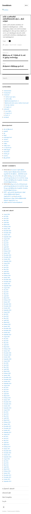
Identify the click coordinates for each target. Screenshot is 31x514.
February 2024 (7, 275)
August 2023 (7, 287)
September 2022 (7, 310)
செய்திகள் (20, 44)
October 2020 (7, 357)
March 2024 (6, 273)
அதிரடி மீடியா (7, 145)
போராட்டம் (7, 115)
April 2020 (6, 369)
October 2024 (7, 259)
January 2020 (7, 375)
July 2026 (6, 216)
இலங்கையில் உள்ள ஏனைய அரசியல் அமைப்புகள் (17, 103)
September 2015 (7, 481)
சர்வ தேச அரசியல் (9, 105)
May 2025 (6, 245)
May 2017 (6, 440)
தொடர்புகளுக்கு (7, 497)
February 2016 (7, 471)
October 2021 (7, 332)
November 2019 (7, 379)
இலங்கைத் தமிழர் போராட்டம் (12, 101)
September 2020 (7, 359)
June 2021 (6, 340)
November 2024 (7, 257)
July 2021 (6, 338)
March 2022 (6, 322)
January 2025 (7, 253)
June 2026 (6, 218)
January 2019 (7, 399)
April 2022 (6, 320)
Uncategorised (7, 92)
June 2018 (6, 414)
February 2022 (7, 324)
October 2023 (7, 283)
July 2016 (6, 461)
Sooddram (6, 5)
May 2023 (6, 294)
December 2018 (7, 402)
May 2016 (6, 465)
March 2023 (6, 298)
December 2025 (7, 230)
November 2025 (7, 232)
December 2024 (7, 255)
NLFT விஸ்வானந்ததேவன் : (16, 202)
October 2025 (7, 234)
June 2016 (6, 463)
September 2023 (7, 285)
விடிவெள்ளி (6, 151)
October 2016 (7, 454)
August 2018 (7, 410)
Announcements (7, 90)
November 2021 (7, 330)
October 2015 (7, 479)
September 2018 (7, 408)
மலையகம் (6, 141)
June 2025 (6, 243)
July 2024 (6, 265)
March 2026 (6, 224)
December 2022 (7, 304)
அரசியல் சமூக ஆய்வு (10, 97)
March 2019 (6, 395)
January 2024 (7, 277)
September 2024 (7, 261)
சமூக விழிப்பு (8, 111)
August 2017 (7, 434)
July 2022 (6, 314)
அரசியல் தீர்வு (8, 99)
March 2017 (6, 444)
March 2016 (6, 469)
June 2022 (6, 316)
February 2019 (7, 397)
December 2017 (7, 426)
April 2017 (6, 442)
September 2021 (7, 334)
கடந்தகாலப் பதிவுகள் (8, 488)
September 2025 (7, 236)
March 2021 (6, 346)
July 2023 (6, 289)
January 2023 (7, 302)
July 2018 (6, 412)
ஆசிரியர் (6, 44)
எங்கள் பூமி (6, 153)
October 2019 (7, 381)
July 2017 (6, 436)
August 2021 (7, 336)
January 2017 (7, 448)
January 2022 (7, 326)
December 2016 (7, 450)
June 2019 (6, 389)
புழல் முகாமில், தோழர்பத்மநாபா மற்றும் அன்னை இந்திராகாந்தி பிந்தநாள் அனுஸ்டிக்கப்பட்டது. (15, 198)
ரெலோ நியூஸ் (7, 149)
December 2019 (7, 377)
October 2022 (7, 308)
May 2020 (6, 367)
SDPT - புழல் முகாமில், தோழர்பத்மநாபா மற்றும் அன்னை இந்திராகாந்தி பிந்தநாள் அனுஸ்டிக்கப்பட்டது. (14, 194)
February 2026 (7, 226)
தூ (4, 133)
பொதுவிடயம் (8, 107)
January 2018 (7, 424)
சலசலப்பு (6, 155)
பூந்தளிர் (6, 131)
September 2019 (7, 383)
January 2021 (7, 351)
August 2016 (7, 459)
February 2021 (7, 349)
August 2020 (7, 361)
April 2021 (6, 344)
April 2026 (6, 222)
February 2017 (7, 446)
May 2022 (6, 318)
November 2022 (7, 306)
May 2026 (6, 220)
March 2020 (6, 371)
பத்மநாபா (6, 139)
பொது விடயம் (8, 113)
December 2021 (7, 328)
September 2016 (7, 457)
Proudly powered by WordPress (14, 511)
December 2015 (7, 475)
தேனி (5, 135)
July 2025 (6, 241)
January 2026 (7, 228)
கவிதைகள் (6, 109)
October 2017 (7, 430)
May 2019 (6, 391)
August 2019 (7, 385)
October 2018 (7, 406)
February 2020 (7, 373)
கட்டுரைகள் (6, 94)
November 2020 (7, 355)
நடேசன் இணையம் (8, 129)
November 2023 (7, 281)
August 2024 (7, 263)
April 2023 (6, 296)
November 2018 (7, 404)
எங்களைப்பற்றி (6, 493)
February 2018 (7, 422)
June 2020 (6, 365)
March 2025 (6, 249)
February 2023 (7, 300)
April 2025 (6, 247)
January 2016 (7, 473)
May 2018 (6, 416)
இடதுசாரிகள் (7, 157)
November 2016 (7, 452)
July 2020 (6, 363)
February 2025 (7, 251)
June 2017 (6, 438)
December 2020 (7, 353)
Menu (26, 5)
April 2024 (6, 271)
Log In (4, 501)
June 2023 (6, 291)
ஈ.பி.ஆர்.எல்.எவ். (8, 147)
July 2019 (6, 387)
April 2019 (6, 393)
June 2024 (6, 267)
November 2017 (7, 428)
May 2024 (6, 269)
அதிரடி (5, 143)
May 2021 (6, 342)
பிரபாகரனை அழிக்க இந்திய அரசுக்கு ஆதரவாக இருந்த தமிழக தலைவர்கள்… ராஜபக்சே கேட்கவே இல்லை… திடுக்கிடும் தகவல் (15, 172)
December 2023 (7, 279)
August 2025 (7, 238)
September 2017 (7, 432)
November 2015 (7, 477)
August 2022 (7, 312)
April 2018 (6, 418)
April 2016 (6, 467)
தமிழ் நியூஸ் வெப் (8, 137)
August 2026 (7, 214)
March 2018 (6, 420)
